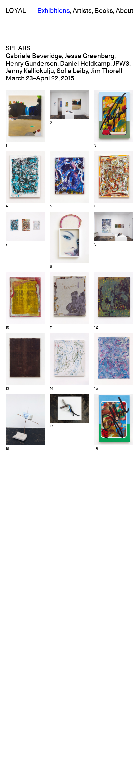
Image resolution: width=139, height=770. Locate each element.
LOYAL (16, 11)
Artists (82, 11)
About (124, 11)
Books (103, 11)
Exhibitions (53, 11)
